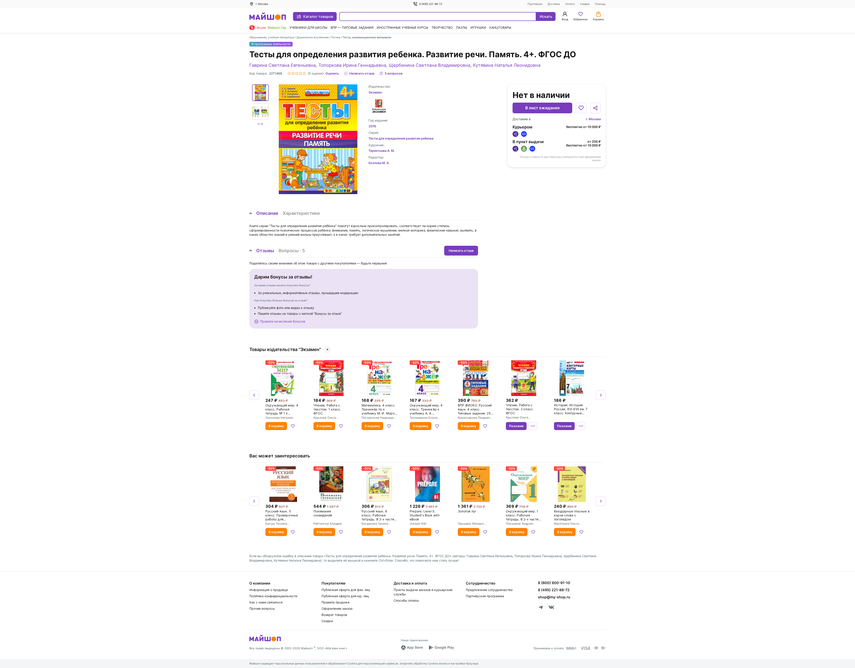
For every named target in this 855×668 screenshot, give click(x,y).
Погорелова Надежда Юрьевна (378, 417)
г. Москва (593, 119)
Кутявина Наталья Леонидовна (506, 65)
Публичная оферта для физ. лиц (346, 590)
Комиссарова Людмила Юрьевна (475, 417)
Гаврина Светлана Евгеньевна (282, 65)
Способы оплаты (406, 600)
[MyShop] (265, 641)
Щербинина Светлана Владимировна (429, 65)
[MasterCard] (596, 648)
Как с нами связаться (266, 602)
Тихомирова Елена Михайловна (423, 417)
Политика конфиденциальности (273, 596)
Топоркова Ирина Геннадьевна (352, 65)
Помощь (600, 4)
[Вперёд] (601, 395)
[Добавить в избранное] (581, 108)
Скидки (584, 4)
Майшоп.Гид (277, 27)
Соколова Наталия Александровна (279, 417)
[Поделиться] (595, 108)
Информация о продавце (268, 590)
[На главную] (267, 16)
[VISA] (585, 648)
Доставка (554, 4)
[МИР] (571, 648)
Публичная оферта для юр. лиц (345, 596)
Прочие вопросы (262, 608)
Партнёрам (534, 4)
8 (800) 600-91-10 (554, 583)
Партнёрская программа (485, 596)
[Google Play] (441, 647)
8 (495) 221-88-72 (430, 4)
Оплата (570, 4)
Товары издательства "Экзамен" (285, 349)
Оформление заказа (337, 608)
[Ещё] (532, 426)
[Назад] (254, 395)
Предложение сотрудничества (489, 590)
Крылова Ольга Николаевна (325, 417)
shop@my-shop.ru (554, 597)
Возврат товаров (334, 615)
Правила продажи (335, 602)
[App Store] (412, 647)
